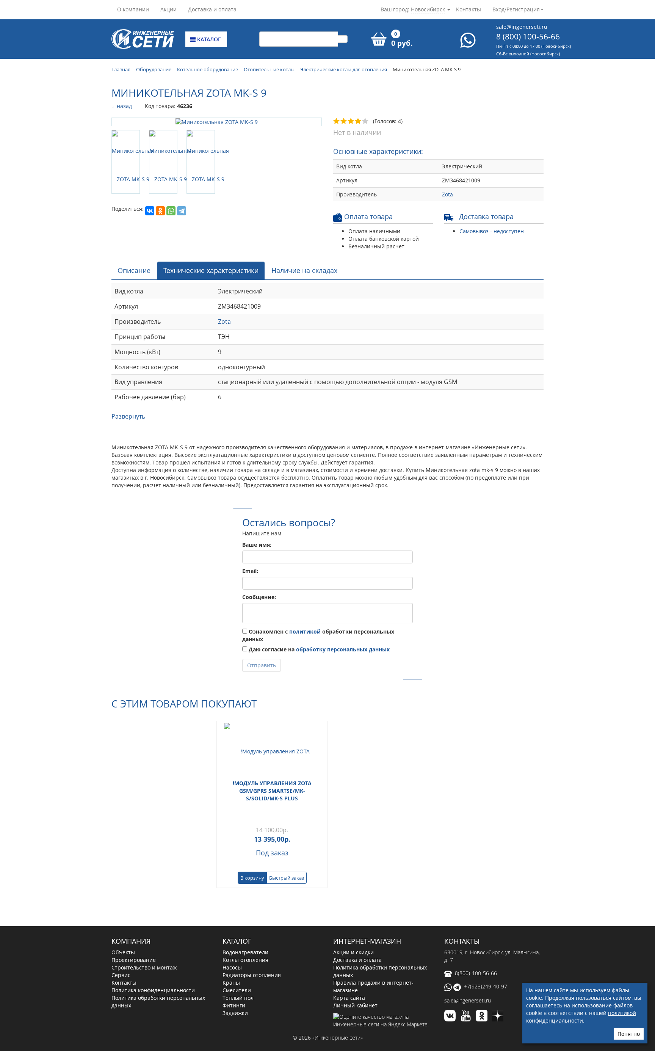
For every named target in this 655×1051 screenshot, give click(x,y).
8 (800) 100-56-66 (528, 36)
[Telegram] (181, 176)
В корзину (252, 877)
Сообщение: (259, 597)
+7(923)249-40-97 (485, 986)
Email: (250, 570)
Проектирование (133, 959)
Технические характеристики (211, 270)
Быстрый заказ (286, 877)
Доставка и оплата (212, 9)
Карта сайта (349, 997)
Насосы (232, 967)
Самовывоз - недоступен (491, 231)
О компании (133, 9)
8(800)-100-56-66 (476, 973)
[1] (336, 121)
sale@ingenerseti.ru (521, 26)
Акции (168, 9)
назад (124, 106)
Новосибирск (428, 9)
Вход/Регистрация (516, 9)
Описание (134, 270)
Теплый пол (238, 997)
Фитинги (234, 1005)
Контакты (468, 9)
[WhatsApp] (171, 176)
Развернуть (128, 416)
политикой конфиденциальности (581, 1016)
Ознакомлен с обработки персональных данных (318, 635)
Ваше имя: (256, 544)
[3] (351, 121)
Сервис (120, 975)
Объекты (123, 952)
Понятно (628, 1033)
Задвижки (235, 1012)
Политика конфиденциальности (153, 990)
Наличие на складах (304, 270)
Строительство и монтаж (144, 967)
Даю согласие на (318, 649)
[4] (358, 121)
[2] (344, 121)
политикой (305, 631)
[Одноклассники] (160, 176)
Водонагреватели (245, 952)
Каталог (208, 39)
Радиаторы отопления (252, 975)
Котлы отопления (245, 959)
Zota (447, 194)
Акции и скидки (353, 952)
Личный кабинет (355, 1005)
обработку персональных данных (343, 649)
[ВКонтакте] (149, 176)
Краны (231, 982)
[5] (365, 121)
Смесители (237, 990)
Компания (130, 941)
